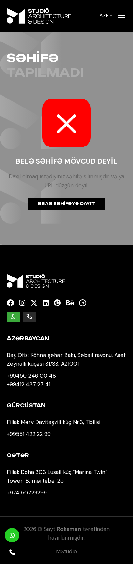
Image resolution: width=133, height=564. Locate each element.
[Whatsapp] (12, 535)
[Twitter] (33, 303)
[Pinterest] (57, 303)
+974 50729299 (27, 492)
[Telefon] (12, 552)
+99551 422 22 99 (29, 433)
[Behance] (70, 303)
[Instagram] (22, 303)
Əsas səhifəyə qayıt (66, 203)
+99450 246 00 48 (31, 375)
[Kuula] (82, 303)
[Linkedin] (46, 303)
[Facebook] (10, 303)
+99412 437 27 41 (28, 384)
